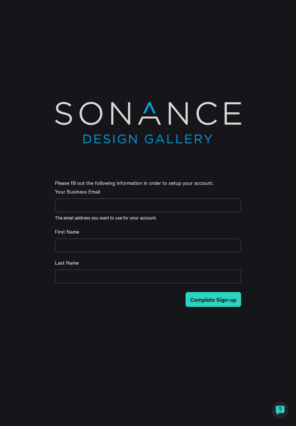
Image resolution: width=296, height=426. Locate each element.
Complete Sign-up (213, 299)
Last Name (67, 262)
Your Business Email (77, 191)
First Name (67, 231)
